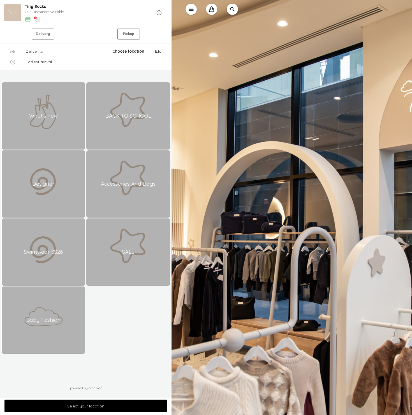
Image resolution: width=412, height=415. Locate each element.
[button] (86, 13)
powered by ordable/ (86, 388)
